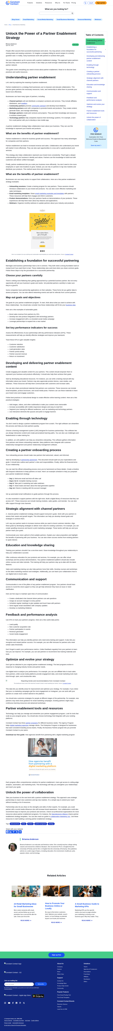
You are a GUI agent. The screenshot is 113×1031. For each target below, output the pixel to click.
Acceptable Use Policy (18, 1020)
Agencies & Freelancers (90, 969)
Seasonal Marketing (84, 19)
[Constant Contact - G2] (25, 972)
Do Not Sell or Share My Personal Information (15, 1025)
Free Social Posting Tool (64, 995)
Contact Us (60, 981)
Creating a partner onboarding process (94, 73)
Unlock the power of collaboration (94, 118)
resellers (24, 103)
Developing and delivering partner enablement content (96, 58)
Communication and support (94, 92)
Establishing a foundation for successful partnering (94, 49)
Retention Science (62, 1004)
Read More (26, 920)
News (58, 971)
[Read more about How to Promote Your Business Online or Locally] (56, 891)
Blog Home (15, 19)
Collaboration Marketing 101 (60, 816)
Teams (85, 966)
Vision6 (59, 1006)
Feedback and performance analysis (94, 99)
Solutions (39, 3)
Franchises (87, 974)
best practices (15, 824)
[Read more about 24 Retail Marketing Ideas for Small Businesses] (26, 891)
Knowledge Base (62, 983)
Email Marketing (28, 19)
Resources (48, 3)
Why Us (57, 3)
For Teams (66, 3)
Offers (85, 981)
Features (30, 3)
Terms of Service (8, 1020)
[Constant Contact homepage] (12, 964)
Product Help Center (63, 985)
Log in (91, 3)
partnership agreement (29, 460)
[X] (16, 831)
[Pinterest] (13, 831)
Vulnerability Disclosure (18, 1023)
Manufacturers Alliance (60, 814)
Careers (59, 969)
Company (60, 966)
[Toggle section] (105, 42)
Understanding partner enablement (94, 42)
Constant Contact (69, 254)
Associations (87, 971)
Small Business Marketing (65, 19)
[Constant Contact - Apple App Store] (18, 996)
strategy (51, 824)
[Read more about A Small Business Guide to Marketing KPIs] (87, 891)
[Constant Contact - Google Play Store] (39, 996)
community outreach (39, 106)
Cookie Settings (35, 1020)
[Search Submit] (72, 13)
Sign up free (101, 3)
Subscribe (41, 984)
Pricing (73, 3)
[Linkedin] (10, 831)
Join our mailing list (10, 980)
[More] (20, 831)
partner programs (32, 723)
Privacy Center (7, 1023)
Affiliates (86, 976)
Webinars (98, 19)
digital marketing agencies (19, 725)
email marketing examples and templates (49, 193)
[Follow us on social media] (5, 1002)
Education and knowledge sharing (96, 86)
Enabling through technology (93, 66)
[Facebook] (7, 831)
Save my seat (95, 145)
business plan (71, 305)
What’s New (60, 974)
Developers (87, 979)
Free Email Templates (63, 997)
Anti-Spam (27, 1020)
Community (60, 988)
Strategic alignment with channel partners (95, 79)
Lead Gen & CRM (62, 1009)
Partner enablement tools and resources (95, 112)
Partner (30, 824)
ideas (23, 824)
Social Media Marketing (45, 19)
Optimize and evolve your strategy (96, 105)
